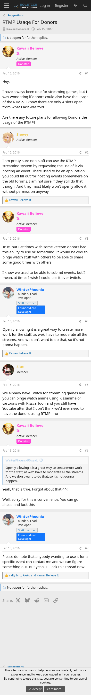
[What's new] (75, 5)
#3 (87, 238)
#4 (87, 321)
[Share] (80, 73)
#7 (87, 548)
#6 (87, 451)
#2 (87, 152)
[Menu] (6, 5)
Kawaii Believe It (17, 29)
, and (34, 575)
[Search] (85, 5)
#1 (87, 73)
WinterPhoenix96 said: (22, 460)
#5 (87, 385)
